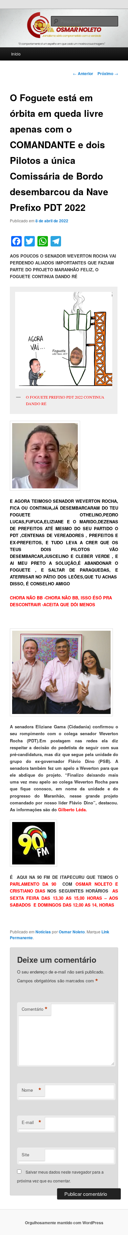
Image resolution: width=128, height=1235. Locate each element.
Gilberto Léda (72, 809)
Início (16, 53)
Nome (31, 1090)
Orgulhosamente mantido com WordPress (64, 1223)
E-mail (31, 1122)
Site (25, 1154)
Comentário (35, 1009)
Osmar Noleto (72, 932)
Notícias (43, 932)
